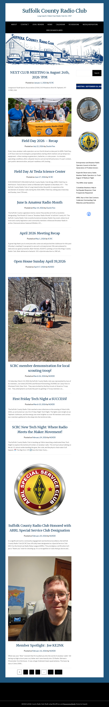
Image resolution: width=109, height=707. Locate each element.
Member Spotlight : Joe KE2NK (40, 645)
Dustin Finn (50, 146)
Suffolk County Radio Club (54, 11)
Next (58, 672)
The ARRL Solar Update (84, 183)
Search (97, 73)
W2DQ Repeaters (90, 24)
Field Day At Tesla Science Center (39, 171)
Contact (25, 24)
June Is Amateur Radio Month (39, 202)
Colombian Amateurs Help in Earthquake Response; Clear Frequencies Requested (86, 190)
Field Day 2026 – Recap (40, 141)
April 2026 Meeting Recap (40, 233)
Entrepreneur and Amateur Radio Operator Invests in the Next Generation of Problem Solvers (87, 165)
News (49, 24)
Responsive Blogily (69, 704)
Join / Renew (38, 24)
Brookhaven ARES (54, 30)
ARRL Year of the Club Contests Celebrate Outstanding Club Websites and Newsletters (87, 200)
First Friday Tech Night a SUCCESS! (40, 399)
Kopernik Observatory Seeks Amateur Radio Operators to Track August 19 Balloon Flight (88, 175)
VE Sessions (74, 24)
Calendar (60, 24)
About (14, 24)
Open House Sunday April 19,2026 (40, 261)
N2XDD (51, 267)
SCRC (51, 83)
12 (51, 672)
